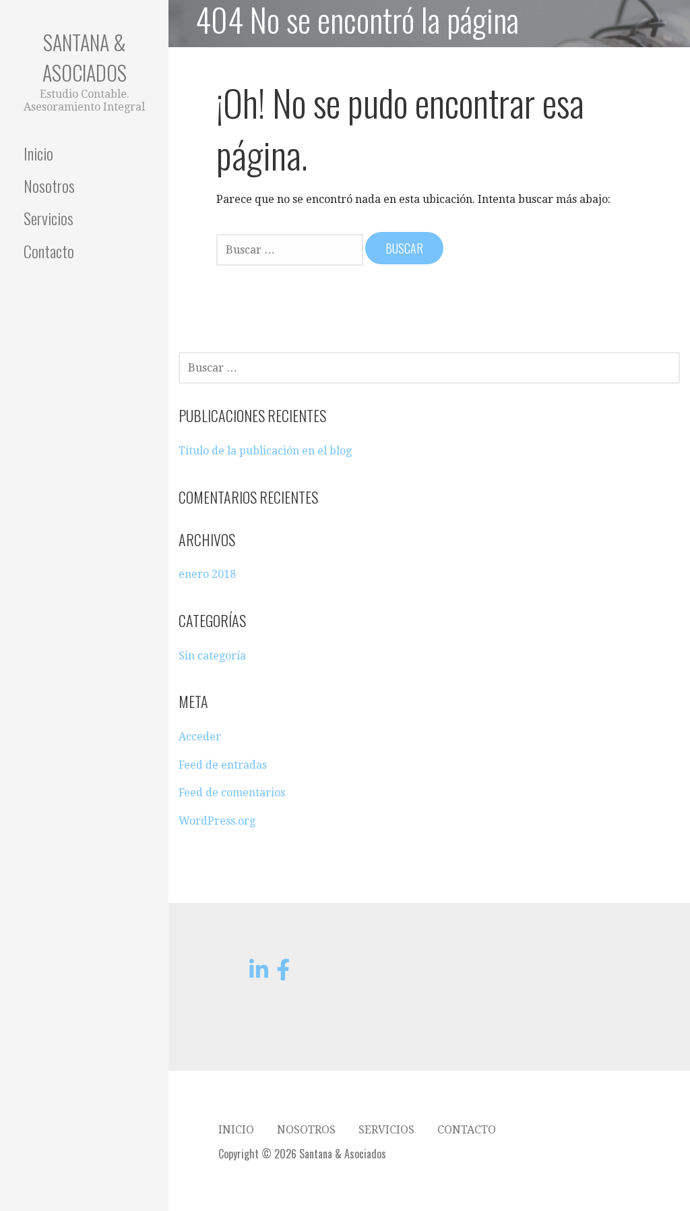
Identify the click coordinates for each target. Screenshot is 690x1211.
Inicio (38, 153)
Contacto (49, 251)
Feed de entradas (223, 765)
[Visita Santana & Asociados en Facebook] (283, 974)
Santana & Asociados (84, 57)
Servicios (48, 218)
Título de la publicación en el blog (265, 450)
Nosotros (49, 185)
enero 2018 (207, 574)
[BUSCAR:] (290, 249)
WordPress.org (217, 821)
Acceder (200, 736)
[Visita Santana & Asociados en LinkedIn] (258, 974)
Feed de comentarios (232, 792)
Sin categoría (212, 655)
